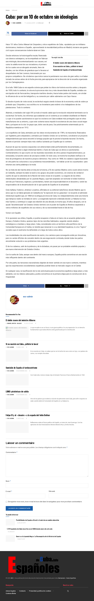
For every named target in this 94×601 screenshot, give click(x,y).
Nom (8, 481)
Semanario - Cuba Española (67, 578)
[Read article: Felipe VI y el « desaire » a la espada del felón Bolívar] (17, 427)
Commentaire (12, 452)
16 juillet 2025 (28, 323)
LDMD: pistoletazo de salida (17, 391)
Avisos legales (11, 591)
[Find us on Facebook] (64, 591)
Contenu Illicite (11, 593)
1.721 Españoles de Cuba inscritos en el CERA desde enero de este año (29, 529)
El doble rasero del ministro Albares (66, 62)
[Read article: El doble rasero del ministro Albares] (17, 332)
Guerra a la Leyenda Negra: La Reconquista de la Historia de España (38, 536)
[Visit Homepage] (47, 3)
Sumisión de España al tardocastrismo (67, 70)
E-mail (9, 491)
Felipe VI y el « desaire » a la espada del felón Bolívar (28, 415)
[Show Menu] (7, 3)
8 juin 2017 (11, 532)
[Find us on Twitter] (68, 591)
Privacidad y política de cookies (40, 591)
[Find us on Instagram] (72, 591)
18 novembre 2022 (21, 371)
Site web (52, 491)
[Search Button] (87, 3)
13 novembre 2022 (21, 395)
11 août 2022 (20, 418)
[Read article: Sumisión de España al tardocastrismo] (17, 379)
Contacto (22, 591)
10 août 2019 (21, 539)
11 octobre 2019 (29, 23)
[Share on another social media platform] (86, 34)
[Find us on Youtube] (76, 591)
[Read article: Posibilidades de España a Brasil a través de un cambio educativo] (10, 522)
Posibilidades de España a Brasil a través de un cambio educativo (37, 520)
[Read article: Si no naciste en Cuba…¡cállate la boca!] (17, 356)
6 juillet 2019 (21, 523)
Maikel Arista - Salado (14, 323)
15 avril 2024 (20, 347)
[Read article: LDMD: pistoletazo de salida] (17, 403)
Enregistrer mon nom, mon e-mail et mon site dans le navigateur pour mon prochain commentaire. (45, 501)
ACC (12, 578)
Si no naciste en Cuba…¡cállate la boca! (68, 66)
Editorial (14, 10)
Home (8, 10)
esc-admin (17, 23)
